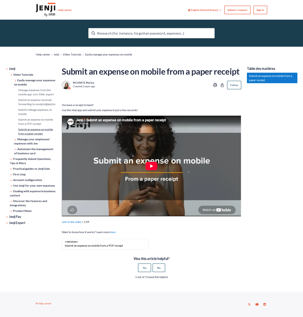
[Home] (45, 10)
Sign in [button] (260, 9)
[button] (31, 68)
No (159, 267)
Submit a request (237, 9)
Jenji (56, 54)
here (113, 232)
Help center (43, 54)
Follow (234, 85)
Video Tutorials (72, 54)
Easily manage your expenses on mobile (108, 54)
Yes (145, 267)
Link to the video (72, 221)
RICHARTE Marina (83, 82)
